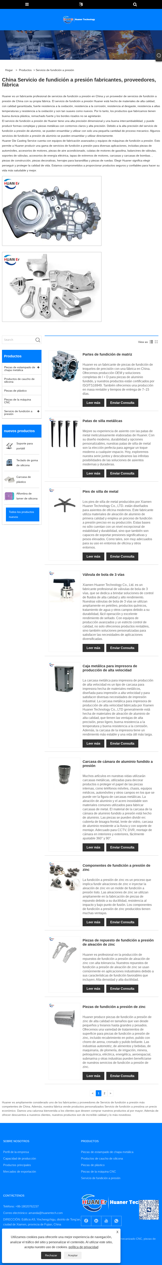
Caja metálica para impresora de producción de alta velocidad (110, 668)
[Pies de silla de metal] (64, 503)
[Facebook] (86, 1221)
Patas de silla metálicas (102, 421)
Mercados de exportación (19, 1171)
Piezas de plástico (15, 390)
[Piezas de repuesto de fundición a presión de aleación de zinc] (64, 952)
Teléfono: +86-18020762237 (21, 1206)
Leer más (93, 402)
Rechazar (51, 1255)
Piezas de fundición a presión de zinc (114, 1007)
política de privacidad (83, 1247)
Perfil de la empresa (16, 1152)
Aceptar (73, 1255)
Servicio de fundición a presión (18, 413)
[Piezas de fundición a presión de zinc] (64, 1018)
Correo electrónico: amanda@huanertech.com (33, 1213)
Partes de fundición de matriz (107, 354)
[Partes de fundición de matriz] (64, 366)
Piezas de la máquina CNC (17, 401)
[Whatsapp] (116, 1221)
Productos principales (17, 1165)
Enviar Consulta (122, 402)
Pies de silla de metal (100, 491)
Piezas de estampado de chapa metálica (19, 369)
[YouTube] (106, 1221)
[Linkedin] (96, 1221)
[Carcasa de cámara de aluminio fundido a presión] (64, 773)
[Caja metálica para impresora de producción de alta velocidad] (64, 677)
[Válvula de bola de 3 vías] (64, 586)
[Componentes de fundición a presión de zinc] (64, 877)
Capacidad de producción (19, 1158)
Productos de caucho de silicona (19, 380)
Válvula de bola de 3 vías (103, 575)
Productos (25, 70)
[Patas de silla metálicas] (64, 432)
